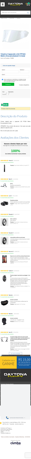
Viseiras (18, 18)
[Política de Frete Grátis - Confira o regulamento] (15, 355)
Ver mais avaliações (15, 353)
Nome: (3, 69)
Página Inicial (4, 18)
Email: (3, 74)
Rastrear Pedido (10, 384)
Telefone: (22, 69)
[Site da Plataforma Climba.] (15, 442)
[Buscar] (28, 13)
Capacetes (12, 18)
